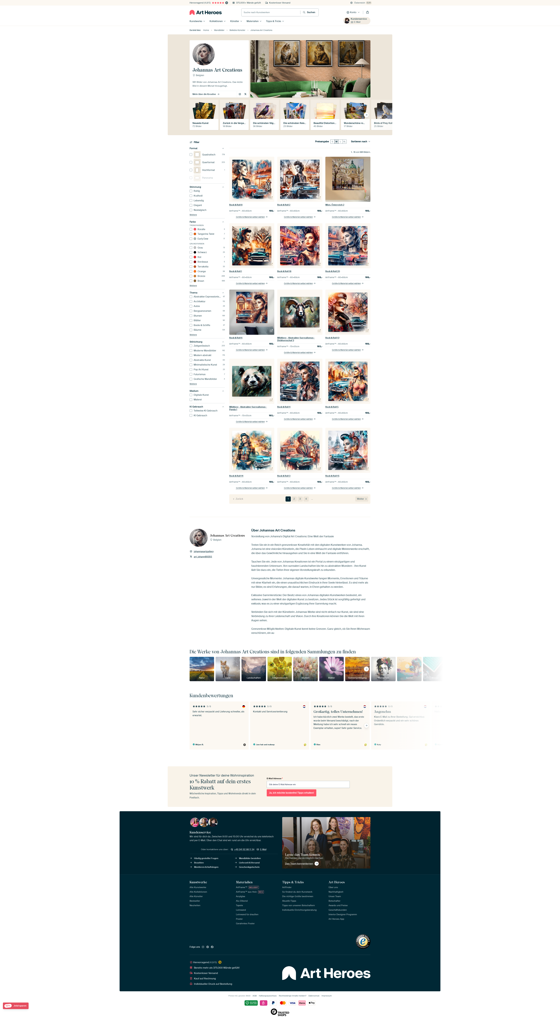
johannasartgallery (240, 94)
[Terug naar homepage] (206, 12)
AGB (255, 996)
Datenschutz (313, 996)
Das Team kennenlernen (299, 863)
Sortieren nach (359, 141)
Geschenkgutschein (249, 867)
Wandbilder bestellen (250, 858)
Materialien (253, 21)
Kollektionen (216, 21)
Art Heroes (337, 882)
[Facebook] (212, 947)
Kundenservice (359, 18)
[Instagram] (203, 947)
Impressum (327, 996)
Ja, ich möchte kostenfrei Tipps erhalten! (291, 793)
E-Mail (357, 22)
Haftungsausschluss (268, 996)
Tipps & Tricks (273, 21)
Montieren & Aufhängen (206, 867)
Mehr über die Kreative (204, 94)
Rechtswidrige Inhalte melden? (292, 996)
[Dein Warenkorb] (367, 12)
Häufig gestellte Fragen (206, 858)
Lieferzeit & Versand (249, 862)
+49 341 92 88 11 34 (244, 849)
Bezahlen (199, 862)
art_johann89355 (245, 94)
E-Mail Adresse (275, 778)
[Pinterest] (207, 947)
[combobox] (271, 12)
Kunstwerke (196, 21)
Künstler (234, 21)
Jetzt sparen (16, 1005)
